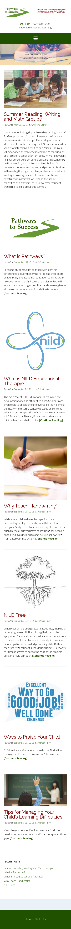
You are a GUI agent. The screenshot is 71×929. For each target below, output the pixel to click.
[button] (35, 38)
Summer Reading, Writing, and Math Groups (33, 116)
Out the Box (40, 919)
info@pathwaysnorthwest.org (35, 27)
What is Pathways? (24, 256)
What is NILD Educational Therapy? (31, 381)
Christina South (39, 124)
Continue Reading (21, 838)
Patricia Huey (43, 262)
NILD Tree (15, 615)
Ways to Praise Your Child (32, 737)
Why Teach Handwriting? (31, 506)
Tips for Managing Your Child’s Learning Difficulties (33, 814)
